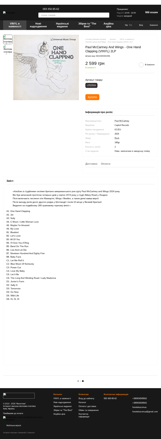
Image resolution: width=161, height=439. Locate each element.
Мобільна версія (13, 425)
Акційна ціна (109, 25)
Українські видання (62, 25)
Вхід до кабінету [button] (86, 398)
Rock (117, 138)
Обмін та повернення (89, 410)
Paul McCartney (122, 121)
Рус (130, 25)
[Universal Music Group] (63, 39)
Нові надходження (38, 25)
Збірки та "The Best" (87, 25)
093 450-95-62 (51, 9)
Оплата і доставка (87, 406)
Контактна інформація (84, 415)
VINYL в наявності (15, 25)
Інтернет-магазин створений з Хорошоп (19, 433)
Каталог (82, 402)
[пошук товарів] (106, 15)
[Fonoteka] (19, 395)
